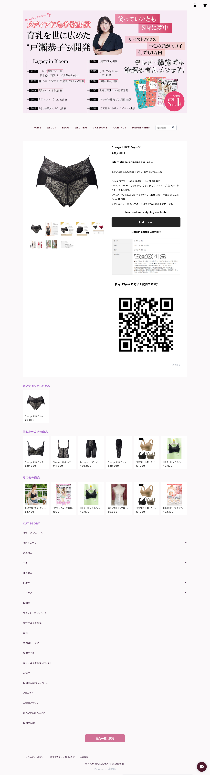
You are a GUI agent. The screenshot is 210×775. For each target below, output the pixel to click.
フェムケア (28, 692)
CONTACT (119, 127)
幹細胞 (26, 603)
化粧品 (26, 583)
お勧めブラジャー (32, 702)
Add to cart (146, 222)
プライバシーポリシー (35, 757)
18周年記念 (29, 722)
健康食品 (28, 573)
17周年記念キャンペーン (35, 682)
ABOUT (51, 127)
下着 (25, 563)
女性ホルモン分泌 (32, 623)
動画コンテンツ (31, 642)
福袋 (25, 632)
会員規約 (84, 757)
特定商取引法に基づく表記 (62, 757)
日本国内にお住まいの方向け (146, 232)
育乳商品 (28, 553)
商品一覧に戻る (105, 738)
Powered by (101, 769)
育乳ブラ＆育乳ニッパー (35, 712)
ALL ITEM (81, 127)
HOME (37, 127)
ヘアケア (27, 593)
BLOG (65, 127)
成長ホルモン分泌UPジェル (37, 662)
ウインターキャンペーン (35, 613)
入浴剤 (26, 672)
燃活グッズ (28, 652)
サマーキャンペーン (33, 533)
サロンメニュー (31, 543)
